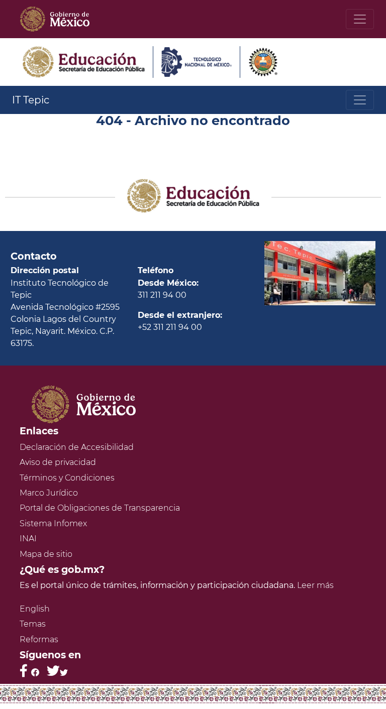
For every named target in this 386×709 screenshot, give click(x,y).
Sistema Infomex (53, 523)
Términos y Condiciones (67, 478)
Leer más (315, 585)
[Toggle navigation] (360, 19)
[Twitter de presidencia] (57, 670)
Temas (33, 624)
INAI (28, 538)
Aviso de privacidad (58, 462)
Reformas (39, 639)
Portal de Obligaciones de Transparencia (100, 508)
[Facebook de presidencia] (29, 670)
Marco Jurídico (49, 493)
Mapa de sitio (46, 554)
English (35, 609)
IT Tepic (30, 100)
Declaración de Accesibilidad (77, 447)
